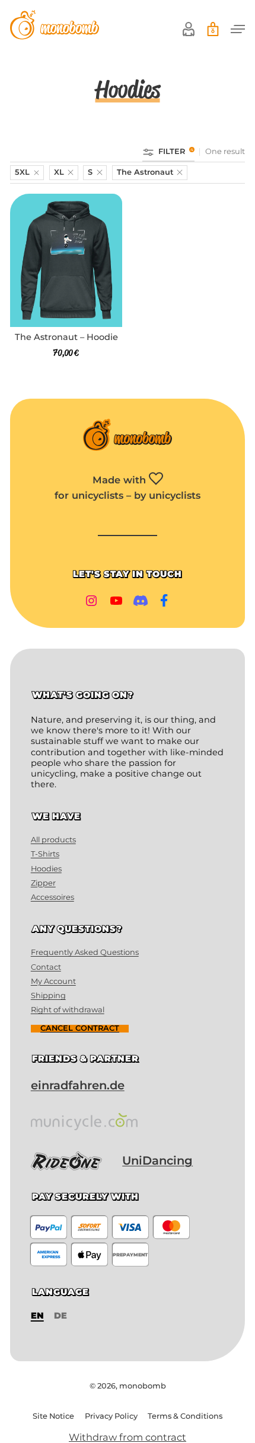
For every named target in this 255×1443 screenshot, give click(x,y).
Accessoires (52, 897)
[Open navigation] (238, 29)
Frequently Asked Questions (85, 952)
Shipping (48, 995)
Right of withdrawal (67, 1009)
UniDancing (157, 1160)
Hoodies (46, 868)
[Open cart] (213, 29)
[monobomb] (54, 26)
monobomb (142, 1385)
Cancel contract (79, 1028)
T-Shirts (45, 853)
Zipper (43, 882)
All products (53, 839)
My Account (53, 981)
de (60, 1315)
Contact (46, 967)
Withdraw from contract (127, 1437)
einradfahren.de (78, 1085)
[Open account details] (188, 29)
